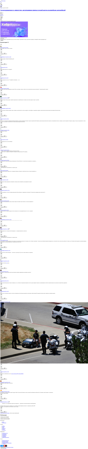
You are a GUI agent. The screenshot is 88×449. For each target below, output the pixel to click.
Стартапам (4, 443)
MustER (1, 401)
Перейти (2, 40)
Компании (3, 428)
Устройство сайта (5, 433)
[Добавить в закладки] (5, 53)
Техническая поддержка (9, 447)
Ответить (2, 64)
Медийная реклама (5, 441)
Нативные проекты (5, 442)
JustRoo (1, 371)
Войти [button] (1, 5)
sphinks (1, 280)
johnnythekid (2, 250)
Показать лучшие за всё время (5, 418)
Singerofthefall (2, 108)
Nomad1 (1, 200)
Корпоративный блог (5, 440)
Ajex (1, 240)
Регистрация (4, 422)
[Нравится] (1, 49)
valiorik (1, 291)
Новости (3, 426)
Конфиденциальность (5, 437)
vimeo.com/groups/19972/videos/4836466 (17, 373)
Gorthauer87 (2, 382)
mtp (0, 67)
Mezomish (1, 190)
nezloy (1, 271)
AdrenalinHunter (2, 219)
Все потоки (3, 0)
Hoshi (1, 47)
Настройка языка (3, 447)
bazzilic (1, 97)
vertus (1, 179)
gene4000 (1, 391)
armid (1, 139)
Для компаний (4, 434)
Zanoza (1, 210)
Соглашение (4, 436)
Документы (4, 435)
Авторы (3, 429)
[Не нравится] (1, 52)
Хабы (3, 427)
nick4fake (1, 130)
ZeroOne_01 (2, 301)
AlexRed (1, 160)
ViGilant (1, 88)
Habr (5, 448)
